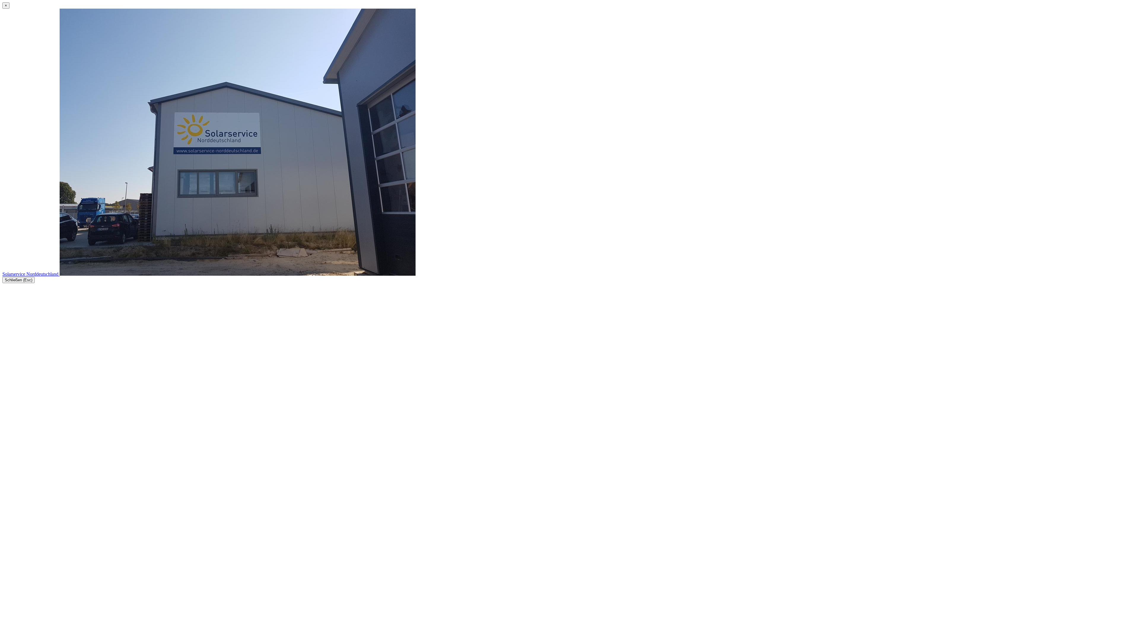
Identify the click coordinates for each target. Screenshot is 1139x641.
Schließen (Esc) (18, 280)
